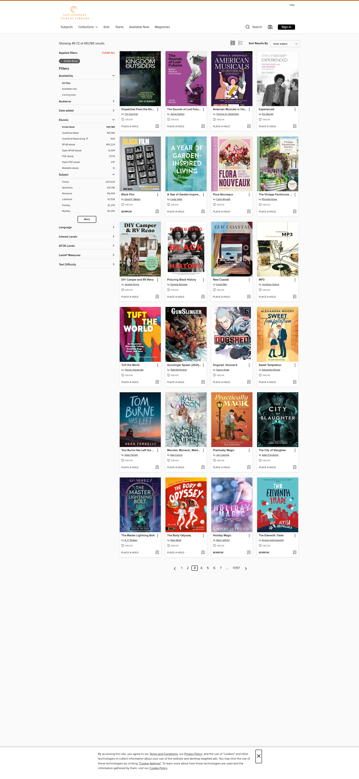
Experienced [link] (266, 109)
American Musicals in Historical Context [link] (230, 109)
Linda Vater (176, 199)
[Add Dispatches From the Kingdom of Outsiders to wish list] (157, 126)
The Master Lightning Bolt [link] (138, 535)
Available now (69, 88)
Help (292, 5)
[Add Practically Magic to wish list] (248, 467)
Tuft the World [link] (130, 365)
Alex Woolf (175, 540)
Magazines (162, 27)
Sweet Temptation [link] (270, 365)
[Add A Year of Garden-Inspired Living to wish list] (203, 211)
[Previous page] (175, 568)
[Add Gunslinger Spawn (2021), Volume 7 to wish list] (203, 382)
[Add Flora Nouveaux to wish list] (248, 211)
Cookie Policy (158, 768)
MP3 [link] (262, 280)
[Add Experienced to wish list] (294, 126)
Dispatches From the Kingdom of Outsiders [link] (138, 109)
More (87, 219)
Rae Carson (176, 455)
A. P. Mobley (131, 540)
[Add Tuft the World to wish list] (157, 382)
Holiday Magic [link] (222, 535)
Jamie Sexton (177, 114)
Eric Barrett (267, 114)
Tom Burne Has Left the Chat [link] (138, 450)
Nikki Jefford (222, 540)
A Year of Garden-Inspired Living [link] (184, 194)
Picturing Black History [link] (181, 280)
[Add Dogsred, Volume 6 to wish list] (248, 382)
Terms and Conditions (164, 754)
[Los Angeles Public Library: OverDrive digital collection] (75, 13)
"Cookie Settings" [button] (150, 763)
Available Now (139, 27)
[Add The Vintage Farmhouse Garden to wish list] (294, 211)
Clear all (108, 53)
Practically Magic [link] (223, 450)
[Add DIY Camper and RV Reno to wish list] (157, 297)
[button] (253, 27)
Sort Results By (258, 43)
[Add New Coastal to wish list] (248, 297)
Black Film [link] (127, 194)
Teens (119, 27)
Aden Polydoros (270, 455)
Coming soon (69, 94)
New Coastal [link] (221, 280)
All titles (66, 83)
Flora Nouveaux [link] (223, 194)
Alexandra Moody (271, 369)
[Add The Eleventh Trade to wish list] (294, 552)
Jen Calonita (222, 455)
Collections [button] (86, 27)
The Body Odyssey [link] (179, 535)
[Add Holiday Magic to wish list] (248, 552)
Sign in (286, 27)
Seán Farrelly (131, 455)
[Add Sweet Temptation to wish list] (294, 382)
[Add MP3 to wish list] (294, 297)
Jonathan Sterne (270, 284)
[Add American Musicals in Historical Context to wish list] (248, 126)
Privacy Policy (193, 754)
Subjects (67, 27)
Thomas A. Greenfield (227, 114)
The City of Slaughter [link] (272, 450)
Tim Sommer (131, 114)
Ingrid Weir (221, 284)
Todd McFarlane (178, 369)
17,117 (236, 568)
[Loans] (270, 27)
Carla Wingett (223, 199)
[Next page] (246, 568)
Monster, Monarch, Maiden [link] (184, 450)
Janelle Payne (132, 284)
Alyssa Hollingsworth (273, 540)
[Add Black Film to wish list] (157, 211)
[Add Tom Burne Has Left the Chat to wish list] (157, 467)
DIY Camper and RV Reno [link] (137, 280)
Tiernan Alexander (134, 369)
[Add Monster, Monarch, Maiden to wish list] (203, 467)
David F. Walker (132, 199)
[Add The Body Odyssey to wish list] (203, 552)
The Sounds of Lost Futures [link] (184, 109)
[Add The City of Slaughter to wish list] (294, 467)
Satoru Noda (222, 369)
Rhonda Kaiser (269, 199)
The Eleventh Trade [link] (271, 535)
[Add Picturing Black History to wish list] (203, 297)
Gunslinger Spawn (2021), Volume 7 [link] (184, 365)
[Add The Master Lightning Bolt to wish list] (157, 552)
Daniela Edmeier (179, 284)
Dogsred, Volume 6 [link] (225, 365)
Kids (107, 27)
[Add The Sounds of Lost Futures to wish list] (203, 126)
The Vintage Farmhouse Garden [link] (276, 194)
